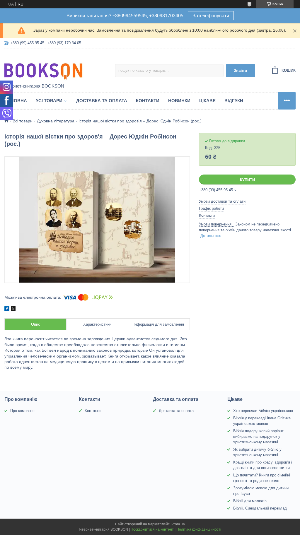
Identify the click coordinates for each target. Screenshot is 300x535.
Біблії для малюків (250, 501)
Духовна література (55, 121)
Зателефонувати (210, 15)
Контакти (147, 100)
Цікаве (207, 100)
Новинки (179, 100)
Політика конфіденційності (198, 529)
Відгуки (233, 100)
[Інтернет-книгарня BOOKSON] (55, 66)
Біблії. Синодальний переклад (260, 508)
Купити (247, 180)
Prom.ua (178, 524)
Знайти (240, 70)
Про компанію (22, 410)
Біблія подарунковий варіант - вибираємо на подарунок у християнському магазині (259, 436)
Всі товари (23, 121)
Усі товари (49, 100)
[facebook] (6, 309)
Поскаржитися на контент (152, 529)
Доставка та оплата (101, 100)
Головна (15, 100)
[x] (13, 309)
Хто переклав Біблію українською (263, 410)
